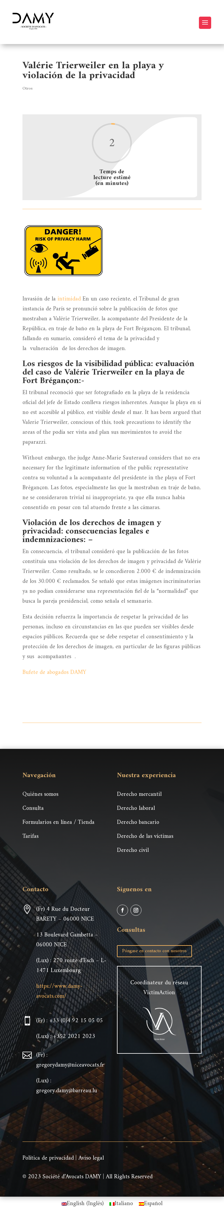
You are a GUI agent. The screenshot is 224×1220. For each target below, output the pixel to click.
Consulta (33, 808)
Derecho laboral (136, 808)
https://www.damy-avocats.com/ (59, 991)
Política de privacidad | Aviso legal (63, 1158)
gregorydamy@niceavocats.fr (70, 1065)
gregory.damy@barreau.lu (66, 1091)
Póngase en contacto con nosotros (154, 951)
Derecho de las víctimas (145, 836)
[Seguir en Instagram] (135, 910)
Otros (27, 88)
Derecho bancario (138, 822)
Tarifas (30, 836)
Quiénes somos (40, 794)
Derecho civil (133, 850)
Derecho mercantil (139, 794)
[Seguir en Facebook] (122, 910)
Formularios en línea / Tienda (58, 822)
